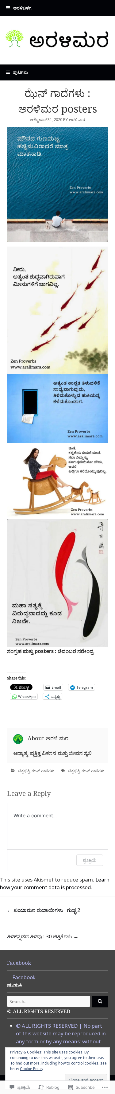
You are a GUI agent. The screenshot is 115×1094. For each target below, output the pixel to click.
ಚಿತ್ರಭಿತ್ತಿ (24, 770)
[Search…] (100, 1001)
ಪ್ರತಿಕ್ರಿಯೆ (90, 860)
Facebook (19, 962)
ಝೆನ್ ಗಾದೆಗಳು (43, 770)
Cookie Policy (31, 1068)
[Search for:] (57, 1001)
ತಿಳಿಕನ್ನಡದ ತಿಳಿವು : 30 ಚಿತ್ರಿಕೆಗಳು (43, 936)
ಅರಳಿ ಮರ (77, 119)
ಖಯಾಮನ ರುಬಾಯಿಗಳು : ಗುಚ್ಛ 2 (43, 909)
